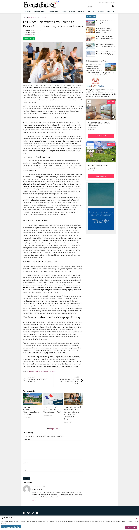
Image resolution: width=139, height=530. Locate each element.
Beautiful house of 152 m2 (98, 165)
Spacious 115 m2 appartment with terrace (99, 124)
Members (28, 11)
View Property (100, 136)
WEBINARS (101, 11)
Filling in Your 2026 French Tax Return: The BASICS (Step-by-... (105, 53)
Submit (26, 478)
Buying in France (40, 11)
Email (53, 371)
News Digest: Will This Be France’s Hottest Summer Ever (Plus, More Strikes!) (69, 380)
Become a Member (104, 2)
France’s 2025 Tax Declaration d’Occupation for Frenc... (105, 22)
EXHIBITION (110, 11)
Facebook (33, 371)
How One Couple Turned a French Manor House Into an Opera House (31, 410)
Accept (130, 527)
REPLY (34, 500)
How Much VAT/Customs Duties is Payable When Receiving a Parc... (104, 30)
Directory (91, 11)
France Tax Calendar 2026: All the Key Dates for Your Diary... (105, 37)
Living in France (54, 11)
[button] (32, 410)
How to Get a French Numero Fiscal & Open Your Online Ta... (105, 45)
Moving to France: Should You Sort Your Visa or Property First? (52, 409)
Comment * (26, 439)
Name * (25, 463)
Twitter (40, 371)
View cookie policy (10, 527)
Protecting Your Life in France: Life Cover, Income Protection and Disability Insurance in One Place (73, 413)
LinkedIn (47, 371)
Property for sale (69, 11)
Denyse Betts (28, 34)
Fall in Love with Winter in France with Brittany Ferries (38, 379)
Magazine (81, 11)
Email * (25, 470)
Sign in (113, 2)
